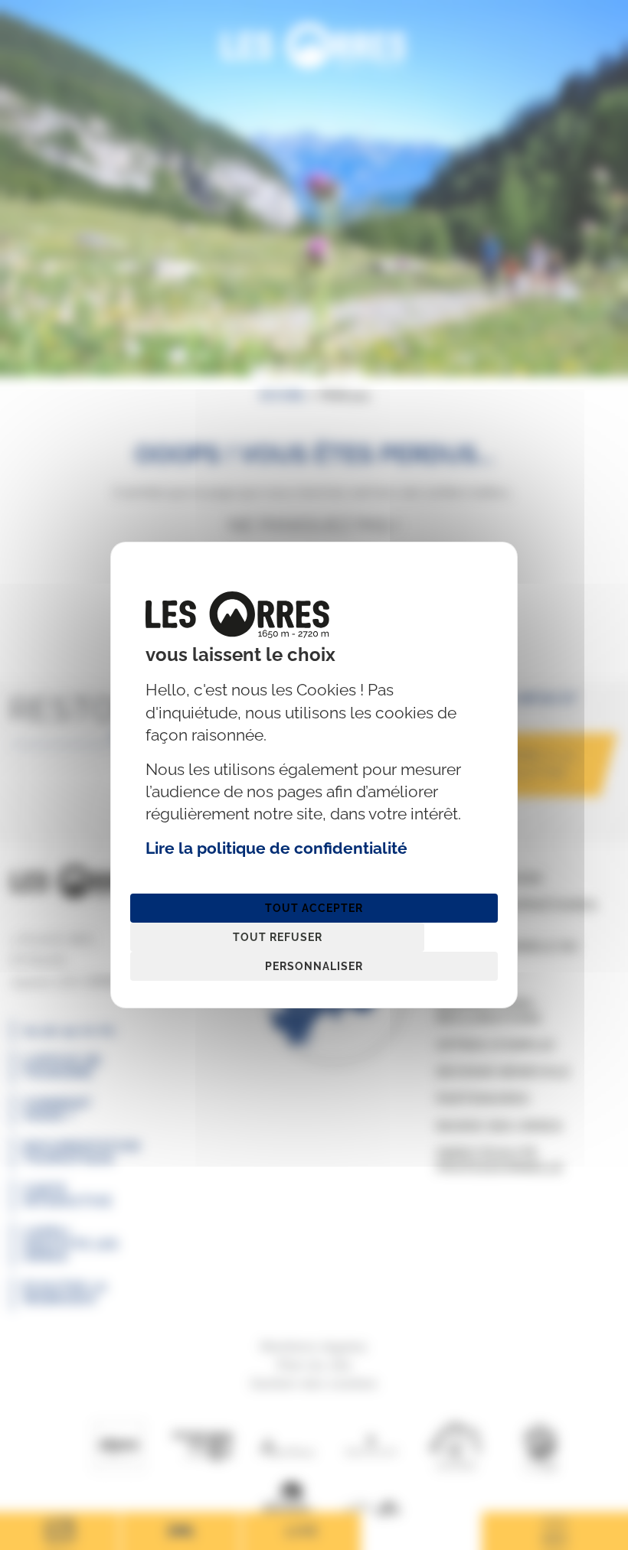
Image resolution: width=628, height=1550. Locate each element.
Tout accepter (314, 908)
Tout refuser (277, 937)
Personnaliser (314, 966)
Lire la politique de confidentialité (276, 848)
